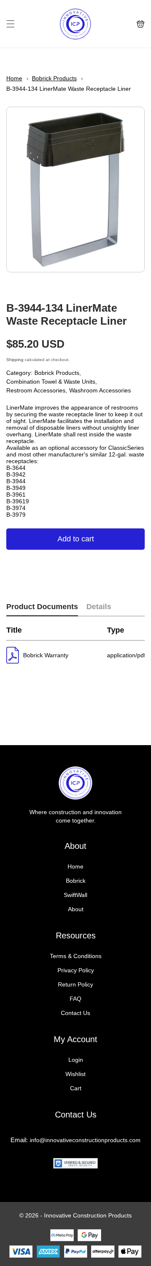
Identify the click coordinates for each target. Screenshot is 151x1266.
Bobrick (76, 880)
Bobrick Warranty (45, 655)
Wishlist (75, 1074)
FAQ (75, 998)
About (75, 909)
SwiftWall (75, 895)
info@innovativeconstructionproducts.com (85, 1140)
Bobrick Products (54, 78)
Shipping (14, 359)
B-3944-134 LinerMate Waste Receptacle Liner (68, 88)
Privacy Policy (75, 970)
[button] (10, 24)
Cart (75, 1088)
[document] (75, 189)
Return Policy (75, 984)
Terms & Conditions (76, 956)
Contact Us (75, 1013)
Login (75, 1059)
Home (14, 78)
